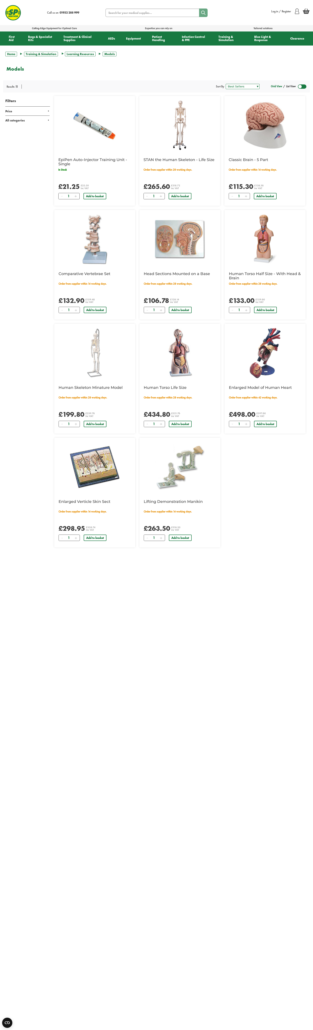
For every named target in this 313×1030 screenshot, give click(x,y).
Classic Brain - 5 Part (248, 160)
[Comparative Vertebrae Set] (95, 239)
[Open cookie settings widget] (7, 1023)
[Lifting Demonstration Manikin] (180, 467)
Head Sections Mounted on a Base (177, 274)
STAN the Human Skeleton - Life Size (179, 160)
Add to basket (95, 196)
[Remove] (62, 196)
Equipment (133, 38)
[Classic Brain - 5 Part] (265, 125)
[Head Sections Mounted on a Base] (180, 239)
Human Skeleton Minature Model (91, 387)
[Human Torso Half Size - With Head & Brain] (265, 239)
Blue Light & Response (262, 38)
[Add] (75, 196)
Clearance (297, 38)
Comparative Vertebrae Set (84, 274)
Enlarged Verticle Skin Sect (84, 501)
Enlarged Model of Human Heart (260, 387)
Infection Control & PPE (193, 38)
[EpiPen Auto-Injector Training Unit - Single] (94, 125)
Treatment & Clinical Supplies (77, 38)
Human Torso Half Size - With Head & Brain (265, 276)
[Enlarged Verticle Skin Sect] (95, 467)
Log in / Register (281, 11)
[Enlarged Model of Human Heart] (265, 353)
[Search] (203, 13)
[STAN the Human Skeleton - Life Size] (180, 125)
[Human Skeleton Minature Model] (95, 353)
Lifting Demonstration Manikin (173, 501)
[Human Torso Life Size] (180, 353)
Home (11, 54)
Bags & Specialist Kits (40, 38)
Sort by (220, 86)
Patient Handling (158, 38)
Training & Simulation (226, 38)
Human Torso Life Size (165, 387)
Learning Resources (80, 54)
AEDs (111, 38)
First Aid (12, 38)
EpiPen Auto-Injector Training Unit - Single (92, 162)
